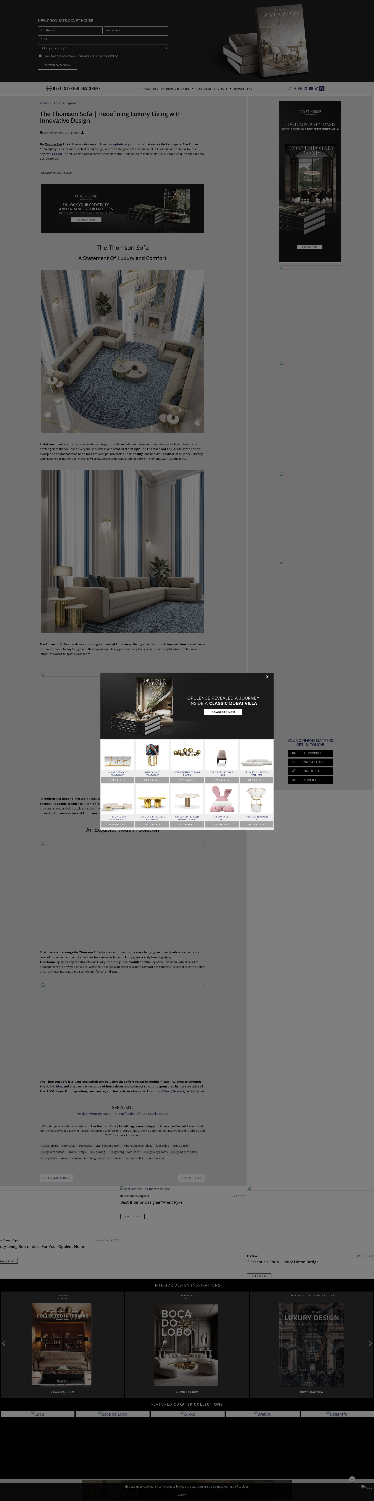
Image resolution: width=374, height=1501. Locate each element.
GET (118, 780)
